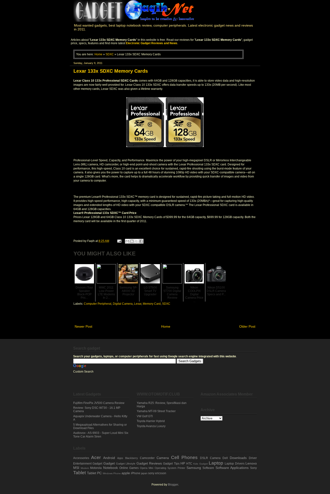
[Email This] (127, 241)
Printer (181, 467)
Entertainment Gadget (87, 463)
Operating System (165, 467)
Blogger (173, 484)
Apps (120, 458)
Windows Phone (112, 473)
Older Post (247, 326)
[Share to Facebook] (141, 241)
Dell (225, 458)
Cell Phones (184, 457)
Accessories (81, 458)
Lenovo (251, 463)
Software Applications (232, 468)
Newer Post (83, 326)
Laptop (216, 463)
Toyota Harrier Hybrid (151, 421)
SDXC (110, 54)
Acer (96, 457)
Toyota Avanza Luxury (151, 426)
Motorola (96, 468)
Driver (253, 458)
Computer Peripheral (97, 303)
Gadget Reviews (149, 463)
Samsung (194, 468)
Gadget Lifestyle (125, 463)
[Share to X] (136, 241)
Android (109, 458)
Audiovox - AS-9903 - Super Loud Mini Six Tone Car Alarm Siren (100, 434)
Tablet (79, 472)
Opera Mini (146, 467)
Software (208, 468)
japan (144, 473)
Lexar (137, 303)
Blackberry (131, 458)
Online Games (129, 468)
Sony (253, 468)
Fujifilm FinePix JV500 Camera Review (98, 403)
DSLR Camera (210, 458)
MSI (76, 468)
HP (182, 463)
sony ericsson (157, 473)
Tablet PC (94, 473)
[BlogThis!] (131, 241)
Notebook (110, 468)
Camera (163, 458)
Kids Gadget (200, 463)
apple (126, 473)
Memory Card (152, 303)
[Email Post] (119, 241)
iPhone (135, 473)
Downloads (238, 458)
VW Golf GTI (145, 416)
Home (98, 54)
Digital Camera (123, 303)
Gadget (109, 463)
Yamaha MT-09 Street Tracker (156, 411)
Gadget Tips (171, 463)
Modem (85, 468)
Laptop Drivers (234, 463)
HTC (189, 463)
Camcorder (147, 458)
